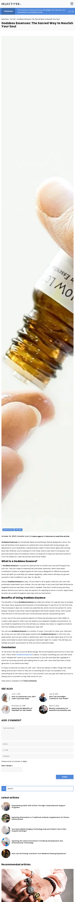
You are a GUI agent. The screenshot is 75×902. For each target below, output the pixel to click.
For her (18, 530)
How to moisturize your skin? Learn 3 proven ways (24, 698)
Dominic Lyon (23, 536)
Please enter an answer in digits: (14, 761)
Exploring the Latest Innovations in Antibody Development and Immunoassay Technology (37, 842)
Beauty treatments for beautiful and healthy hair (60, 709)
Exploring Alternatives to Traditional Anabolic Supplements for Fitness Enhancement (40, 818)
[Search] (3, 788)
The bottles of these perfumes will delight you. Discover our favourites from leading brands (41, 11)
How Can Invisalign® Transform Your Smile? (58, 698)
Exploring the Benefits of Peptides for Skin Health (22, 709)
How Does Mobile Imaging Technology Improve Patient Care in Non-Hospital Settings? (39, 830)
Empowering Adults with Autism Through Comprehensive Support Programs (38, 806)
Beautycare (8, 530)
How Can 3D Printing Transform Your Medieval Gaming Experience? (39, 854)
